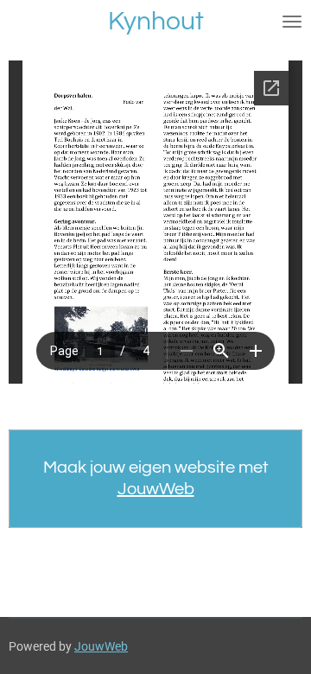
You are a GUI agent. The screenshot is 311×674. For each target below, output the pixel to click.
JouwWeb (155, 489)
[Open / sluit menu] (292, 21)
